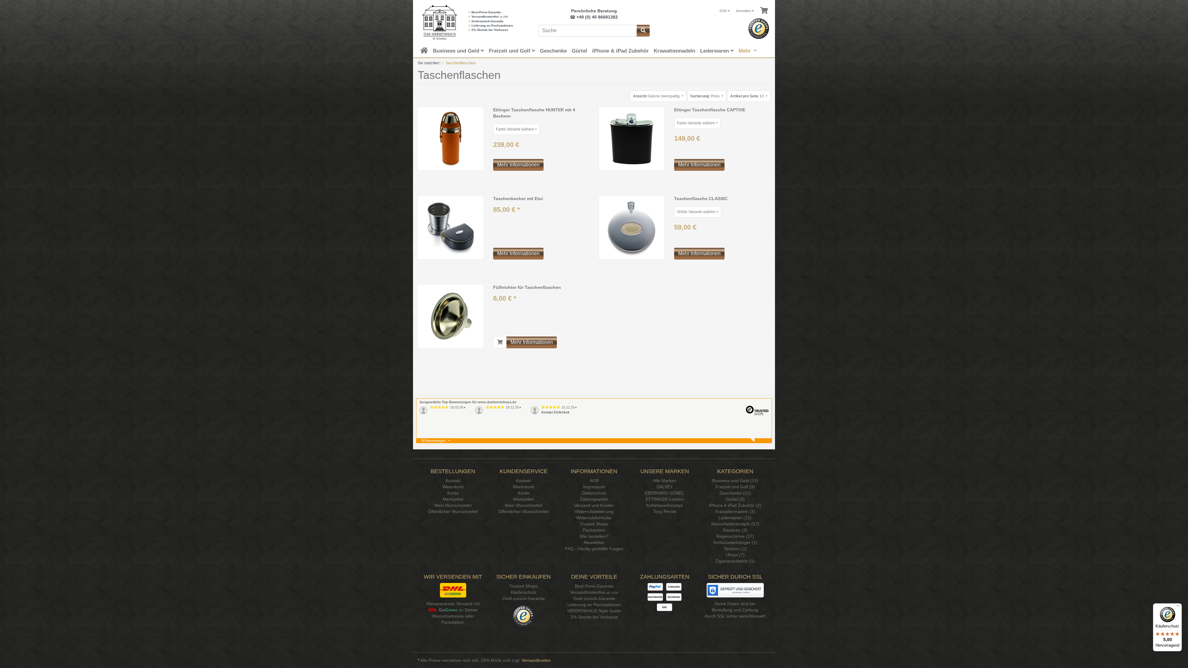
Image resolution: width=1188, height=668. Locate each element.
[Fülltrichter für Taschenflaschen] (450, 316)
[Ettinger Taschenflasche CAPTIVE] (631, 138)
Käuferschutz (523, 592)
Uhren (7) (735, 554)
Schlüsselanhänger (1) (735, 542)
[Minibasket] (764, 11)
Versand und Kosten (594, 505)
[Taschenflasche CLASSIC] (631, 227)
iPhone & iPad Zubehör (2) (735, 505)
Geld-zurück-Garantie (487, 21)
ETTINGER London (665, 499)
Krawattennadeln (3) (735, 511)
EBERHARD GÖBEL (664, 492)
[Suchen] (643, 30)
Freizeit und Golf (510, 51)
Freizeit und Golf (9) (735, 486)
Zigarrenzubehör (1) (735, 561)
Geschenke (553, 51)
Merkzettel (453, 499)
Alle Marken (664, 480)
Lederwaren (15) (735, 517)
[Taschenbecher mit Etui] (450, 227)
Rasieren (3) (735, 530)
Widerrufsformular (594, 517)
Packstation (594, 530)
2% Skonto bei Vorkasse (489, 30)
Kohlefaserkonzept (664, 505)
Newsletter (594, 542)
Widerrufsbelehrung (594, 511)
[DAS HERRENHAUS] (438, 22)
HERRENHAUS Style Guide (594, 610)
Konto (453, 492)
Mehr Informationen (518, 164)
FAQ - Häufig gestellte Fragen (594, 548)
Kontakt (453, 480)
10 (747, 96)
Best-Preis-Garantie (486, 12)
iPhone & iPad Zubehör (620, 51)
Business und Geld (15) (735, 480)
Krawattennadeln (674, 51)
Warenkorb (453, 486)
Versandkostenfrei (485, 16)
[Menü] (1178, 607)
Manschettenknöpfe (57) (735, 523)
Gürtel (579, 51)
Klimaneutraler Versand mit (453, 603)
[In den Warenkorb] (500, 342)
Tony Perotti (664, 511)
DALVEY (664, 486)
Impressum (594, 486)
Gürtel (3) (735, 499)
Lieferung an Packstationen (492, 25)
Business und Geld (457, 51)
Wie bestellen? (594, 536)
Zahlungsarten (594, 499)
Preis (705, 96)
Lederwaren (715, 51)
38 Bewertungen (433, 441)
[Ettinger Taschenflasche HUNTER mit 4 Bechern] (450, 138)
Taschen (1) (735, 548)
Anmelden (744, 11)
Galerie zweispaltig (657, 96)
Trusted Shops (594, 523)
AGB (594, 480)
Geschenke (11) (735, 492)
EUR (724, 11)
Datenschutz (594, 492)
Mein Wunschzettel (452, 505)
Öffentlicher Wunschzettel (453, 511)
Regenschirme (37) (735, 536)
